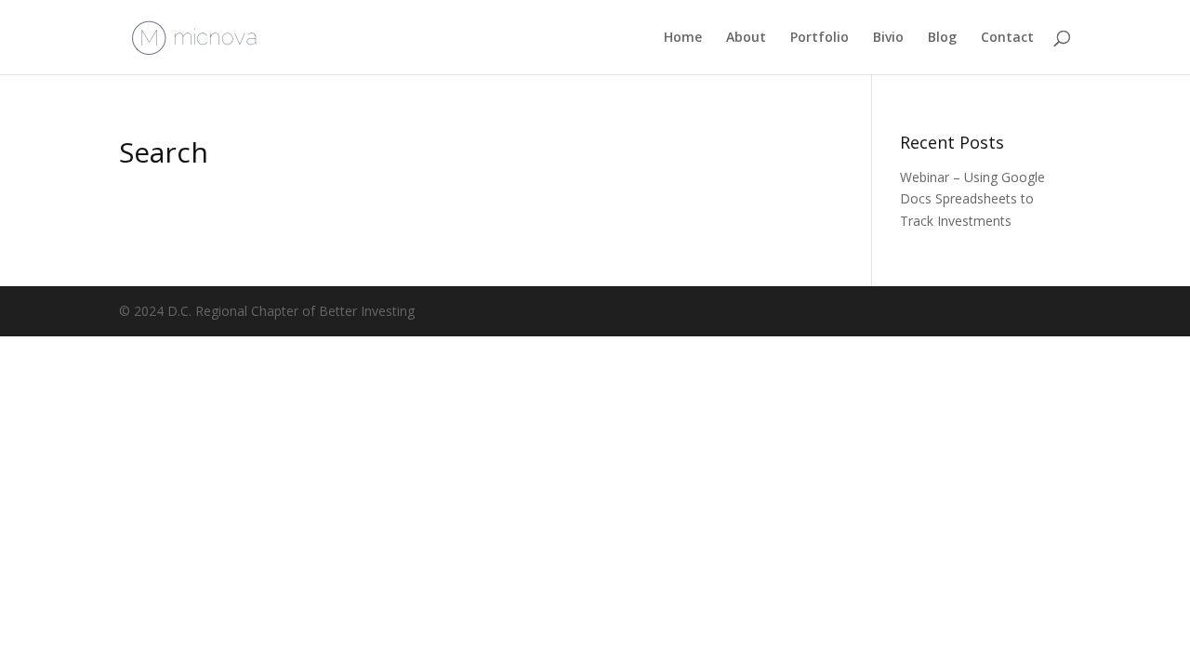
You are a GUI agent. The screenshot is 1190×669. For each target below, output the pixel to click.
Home (683, 38)
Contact (1007, 38)
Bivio (888, 38)
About (746, 38)
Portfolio (819, 38)
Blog (942, 38)
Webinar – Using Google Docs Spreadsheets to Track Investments (972, 199)
